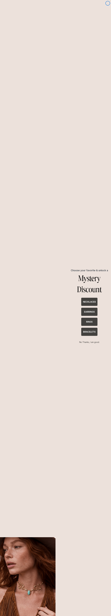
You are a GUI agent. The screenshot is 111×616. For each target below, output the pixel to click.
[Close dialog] (108, 3)
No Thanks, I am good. (89, 342)
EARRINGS (89, 311)
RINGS (89, 321)
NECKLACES (89, 301)
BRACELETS (89, 331)
